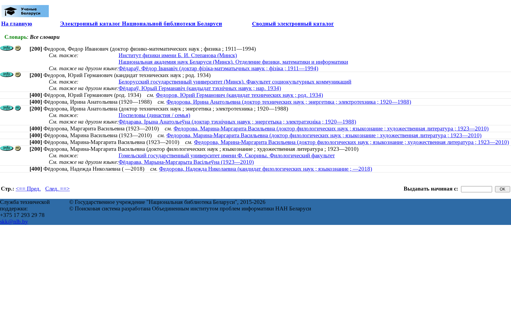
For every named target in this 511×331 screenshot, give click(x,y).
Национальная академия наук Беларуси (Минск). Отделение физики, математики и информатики (233, 62)
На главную (16, 23)
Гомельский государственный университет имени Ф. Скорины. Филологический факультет (227, 155)
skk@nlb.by (14, 221)
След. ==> (57, 189)
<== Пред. (28, 189)
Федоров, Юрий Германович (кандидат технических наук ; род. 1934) (239, 95)
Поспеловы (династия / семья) (154, 115)
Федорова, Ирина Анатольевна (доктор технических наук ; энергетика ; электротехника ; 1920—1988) (288, 102)
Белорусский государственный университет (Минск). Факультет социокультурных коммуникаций (235, 82)
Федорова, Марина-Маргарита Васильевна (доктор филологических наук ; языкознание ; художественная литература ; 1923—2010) (331, 128)
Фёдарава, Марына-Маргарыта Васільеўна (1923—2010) (186, 162)
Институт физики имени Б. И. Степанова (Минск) (178, 55)
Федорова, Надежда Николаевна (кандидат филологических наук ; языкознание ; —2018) (265, 169)
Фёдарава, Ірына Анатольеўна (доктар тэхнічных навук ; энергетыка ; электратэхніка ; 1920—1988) (237, 122)
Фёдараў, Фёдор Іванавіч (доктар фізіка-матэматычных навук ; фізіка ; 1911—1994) (218, 68)
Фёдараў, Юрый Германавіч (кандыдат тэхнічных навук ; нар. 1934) (200, 88)
